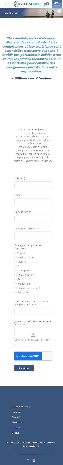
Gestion (21, 279)
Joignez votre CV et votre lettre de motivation (32, 323)
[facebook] (28, 460)
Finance (21, 261)
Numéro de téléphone (26, 228)
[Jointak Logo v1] (27, 1)
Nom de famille (22, 211)
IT (18, 266)
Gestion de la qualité (28, 288)
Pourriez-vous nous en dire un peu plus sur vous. (31, 303)
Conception (23, 270)
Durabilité (22, 292)
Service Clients (25, 257)
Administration (25, 275)
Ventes (21, 253)
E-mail (18, 195)
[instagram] (34, 460)
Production (23, 283)
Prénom (19, 178)
